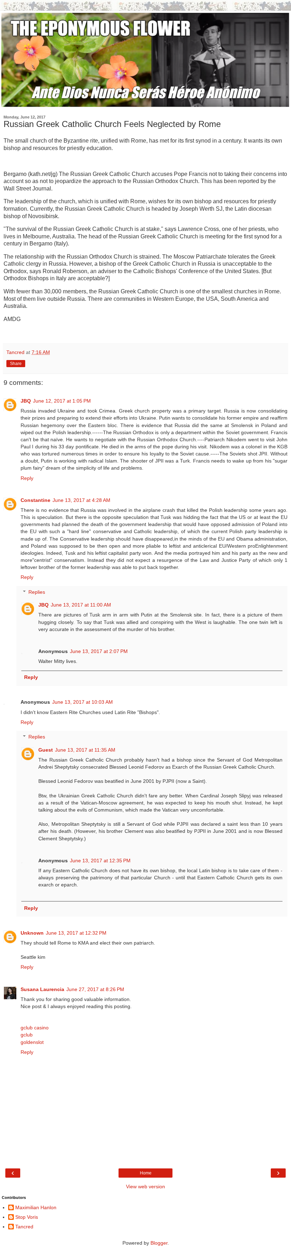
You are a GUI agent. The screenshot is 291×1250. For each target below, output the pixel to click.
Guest (45, 750)
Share (16, 363)
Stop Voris (26, 1217)
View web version (145, 1186)
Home (146, 1173)
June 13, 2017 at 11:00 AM (81, 605)
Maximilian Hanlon (35, 1207)
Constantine (35, 500)
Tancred (24, 1226)
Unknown (32, 933)
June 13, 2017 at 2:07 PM (99, 651)
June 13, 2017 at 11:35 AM (85, 750)
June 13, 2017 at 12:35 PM (100, 860)
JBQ (26, 401)
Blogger (159, 1243)
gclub (27, 1035)
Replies (36, 592)
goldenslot (32, 1042)
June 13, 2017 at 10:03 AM (82, 702)
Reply (27, 478)
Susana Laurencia (42, 989)
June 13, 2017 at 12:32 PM (76, 933)
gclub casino (35, 1027)
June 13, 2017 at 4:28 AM (81, 500)
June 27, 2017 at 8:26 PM (95, 989)
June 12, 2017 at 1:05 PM (62, 401)
